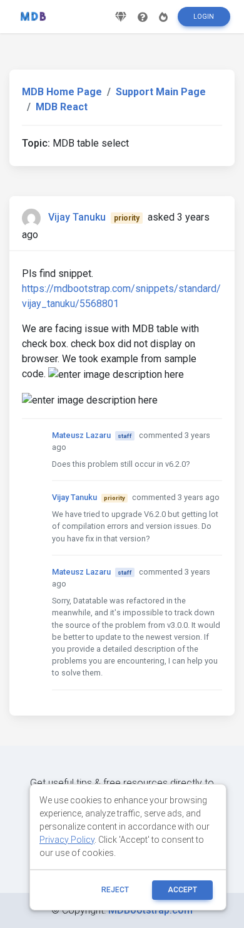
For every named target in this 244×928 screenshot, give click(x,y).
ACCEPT (182, 889)
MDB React (62, 107)
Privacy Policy (66, 840)
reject (115, 889)
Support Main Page (161, 92)
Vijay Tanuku (77, 217)
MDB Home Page (62, 92)
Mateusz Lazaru (81, 435)
